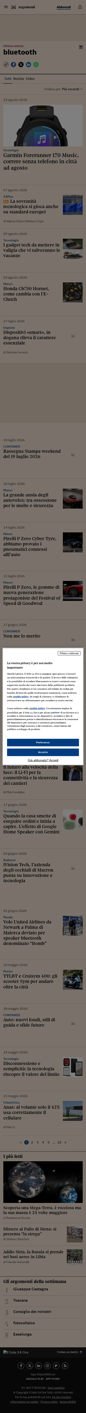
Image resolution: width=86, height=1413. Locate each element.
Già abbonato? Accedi (43, 760)
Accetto (43, 752)
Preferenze (43, 742)
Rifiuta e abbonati (69, 653)
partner (55, 712)
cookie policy (20, 696)
